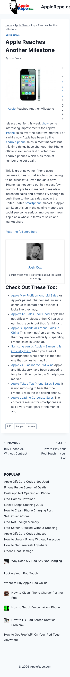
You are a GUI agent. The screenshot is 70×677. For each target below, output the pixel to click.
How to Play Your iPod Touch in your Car (53, 451)
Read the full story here (21, 231)
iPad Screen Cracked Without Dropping (30, 528)
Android (10, 142)
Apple (12, 108)
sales (31, 426)
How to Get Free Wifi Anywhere (25, 545)
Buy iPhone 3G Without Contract (15, 448)
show (45, 123)
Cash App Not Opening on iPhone (27, 493)
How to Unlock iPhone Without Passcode (32, 539)
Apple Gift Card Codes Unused (25, 533)
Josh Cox (14, 58)
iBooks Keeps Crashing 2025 (23, 505)
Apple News (12, 35)
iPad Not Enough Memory (21, 522)
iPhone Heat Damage (18, 551)
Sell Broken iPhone (17, 516)
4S (9, 426)
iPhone (10, 133)
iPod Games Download (19, 499)
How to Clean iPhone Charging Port (28, 510)
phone (21, 142)
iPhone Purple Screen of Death (25, 487)
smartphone (33, 203)
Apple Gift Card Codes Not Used (26, 481)
